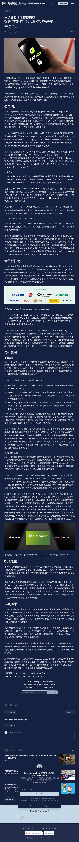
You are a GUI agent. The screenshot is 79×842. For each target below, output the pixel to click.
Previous (12, 712)
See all (8, 799)
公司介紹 (7, 11)
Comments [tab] (9, 726)
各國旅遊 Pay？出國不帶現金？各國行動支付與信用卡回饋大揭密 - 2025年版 (30, 756)
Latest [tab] (12, 750)
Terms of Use (49, 798)
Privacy (37, 828)
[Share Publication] (55, 3)
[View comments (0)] (11, 32)
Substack (30, 838)
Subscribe (63, 3)
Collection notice (50, 828)
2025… (6, 761)
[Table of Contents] (2, 421)
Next (68, 712)
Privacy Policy (54, 800)
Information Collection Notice (38, 800)
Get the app (49, 833)
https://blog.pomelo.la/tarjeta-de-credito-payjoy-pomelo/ (40, 555)
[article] (39, 760)
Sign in (73, 3)
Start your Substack (34, 833)
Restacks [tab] (17, 726)
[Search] (51, 3)
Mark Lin (11, 25)
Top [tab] (7, 750)
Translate (8, 14)
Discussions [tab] (19, 750)
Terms (42, 828)
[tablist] (12, 726)
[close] (58, 764)
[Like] (6, 32)
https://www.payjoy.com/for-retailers (31, 309)
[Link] (1, 106)
